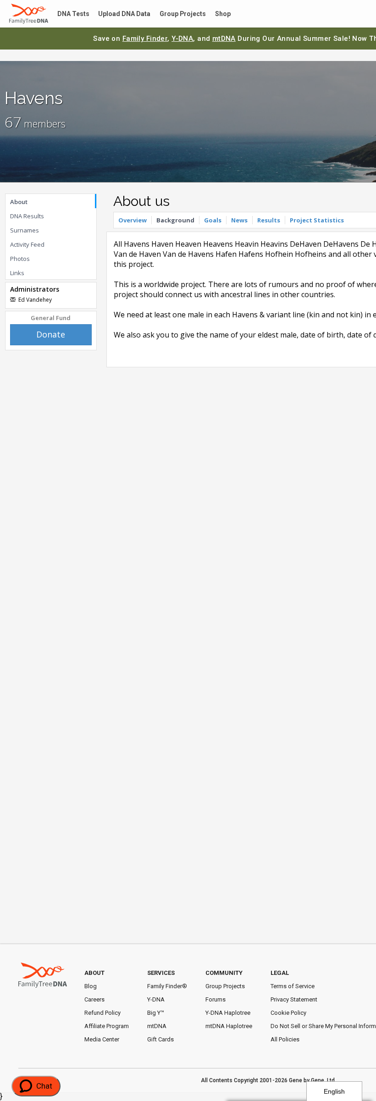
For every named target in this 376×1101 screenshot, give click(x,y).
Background (175, 220)
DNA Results (27, 216)
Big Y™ (155, 1013)
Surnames (24, 230)
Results (268, 220)
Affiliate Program (106, 1026)
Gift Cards (160, 1039)
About (19, 202)
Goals (212, 220)
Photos (20, 259)
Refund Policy (102, 1013)
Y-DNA (182, 38)
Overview (132, 220)
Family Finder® (167, 986)
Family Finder (145, 38)
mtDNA (224, 38)
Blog (90, 986)
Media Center (101, 1039)
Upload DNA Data (118, 14)
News (239, 220)
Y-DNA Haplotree (227, 1013)
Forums (215, 999)
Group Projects (172, 14)
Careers (94, 999)
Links (17, 273)
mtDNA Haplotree (228, 1026)
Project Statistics (317, 220)
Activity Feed (27, 244)
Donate (50, 334)
